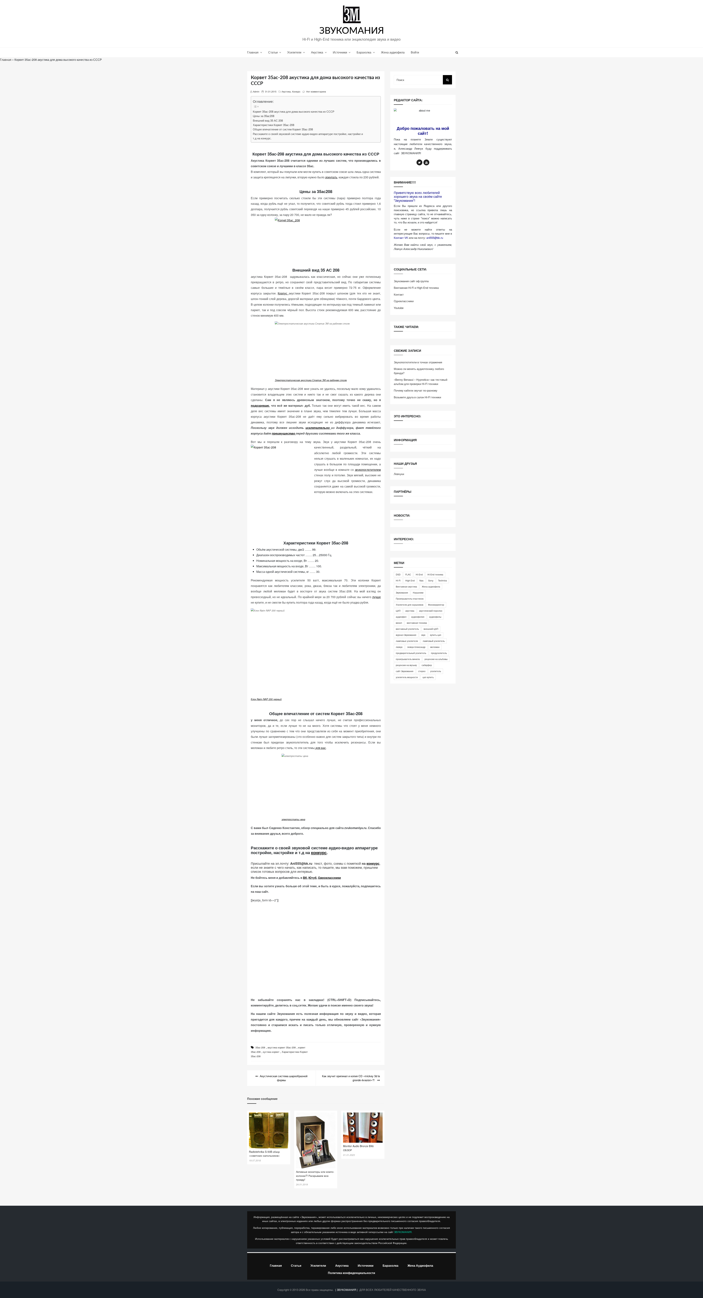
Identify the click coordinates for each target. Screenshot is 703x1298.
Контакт (399, 294)
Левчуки (399, 474)
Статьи (273, 52)
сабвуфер (427, 665)
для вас (320, 748)
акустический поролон (430, 610)
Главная (252, 52)
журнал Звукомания (406, 634)
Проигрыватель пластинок (409, 598)
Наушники (418, 592)
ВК (305, 878)
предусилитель (439, 652)
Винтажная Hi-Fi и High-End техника (416, 288)
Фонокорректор (436, 604)
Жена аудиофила (393, 52)
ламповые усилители (407, 640)
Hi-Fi (398, 580)
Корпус (283, 293)
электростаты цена (293, 819)
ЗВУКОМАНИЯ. (403, 1232)
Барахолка (364, 52)
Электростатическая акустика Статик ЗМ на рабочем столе (311, 380)
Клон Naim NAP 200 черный (266, 699)
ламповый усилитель (434, 640)
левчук (399, 646)
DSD (398, 574)
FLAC (408, 574)
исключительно (318, 428)
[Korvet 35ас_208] (316, 238)
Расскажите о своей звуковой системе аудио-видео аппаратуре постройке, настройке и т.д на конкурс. (308, 136)
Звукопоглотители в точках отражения (418, 362)
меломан (435, 646)
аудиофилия (417, 616)
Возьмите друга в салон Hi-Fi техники (417, 397)
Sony (430, 580)
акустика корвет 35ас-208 (281, 1047)
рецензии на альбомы (436, 659)
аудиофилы (435, 616)
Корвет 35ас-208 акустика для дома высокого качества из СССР (293, 111)
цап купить (428, 677)
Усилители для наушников (409, 604)
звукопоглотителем (368, 470)
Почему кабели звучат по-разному (415, 390)
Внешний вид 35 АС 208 (268, 120)
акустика (409, 610)
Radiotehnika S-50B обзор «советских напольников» (264, 1154)
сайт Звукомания (404, 671)
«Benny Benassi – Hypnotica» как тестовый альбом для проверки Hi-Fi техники (420, 382)
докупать (331, 177)
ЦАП (398, 610)
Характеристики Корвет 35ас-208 (273, 125)
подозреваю (260, 405)
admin (256, 91)
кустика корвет (271, 1052)
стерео (421, 671)
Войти (415, 52)
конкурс (319, 852)
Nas (421, 580)
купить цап (435, 634)
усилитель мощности (407, 677)
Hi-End (419, 574)
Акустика (317, 52)
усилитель (435, 671)
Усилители (294, 52)
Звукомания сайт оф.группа (411, 281)
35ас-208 (260, 1047)
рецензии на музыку (406, 665)
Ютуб (312, 878)
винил (399, 622)
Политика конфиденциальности (351, 1273)
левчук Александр (416, 646)
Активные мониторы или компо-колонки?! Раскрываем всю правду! (315, 1175)
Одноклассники (329, 878)
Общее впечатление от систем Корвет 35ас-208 (283, 129)
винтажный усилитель (407, 628)
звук (423, 634)
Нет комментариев (316, 91)
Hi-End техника (435, 574)
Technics (442, 580)
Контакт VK (401, 238)
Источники (340, 52)
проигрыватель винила (408, 659)
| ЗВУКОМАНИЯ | (346, 1290)
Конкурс (296, 91)
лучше (376, 597)
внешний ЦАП (431, 628)
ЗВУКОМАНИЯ (351, 31)
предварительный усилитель (411, 652)
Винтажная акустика (406, 586)
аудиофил (401, 616)
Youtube (398, 308)
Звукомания (402, 592)
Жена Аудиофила (420, 1265)
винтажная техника (417, 622)
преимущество (284, 433)
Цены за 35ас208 (263, 116)
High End (410, 580)
